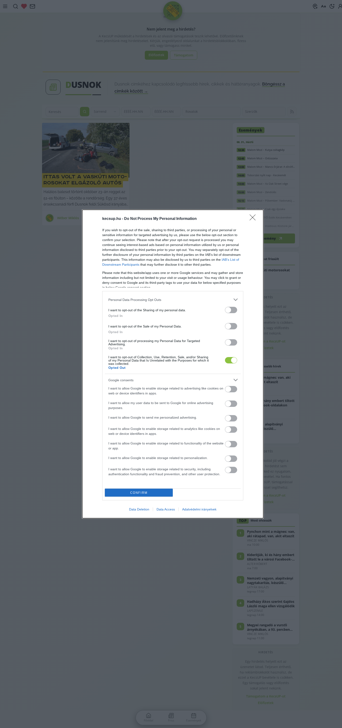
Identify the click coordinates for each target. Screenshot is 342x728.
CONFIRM (139, 492)
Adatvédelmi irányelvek (199, 509)
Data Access (166, 509)
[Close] (254, 218)
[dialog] (172, 364)
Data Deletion (139, 509)
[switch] (231, 310)
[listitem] (172, 299)
